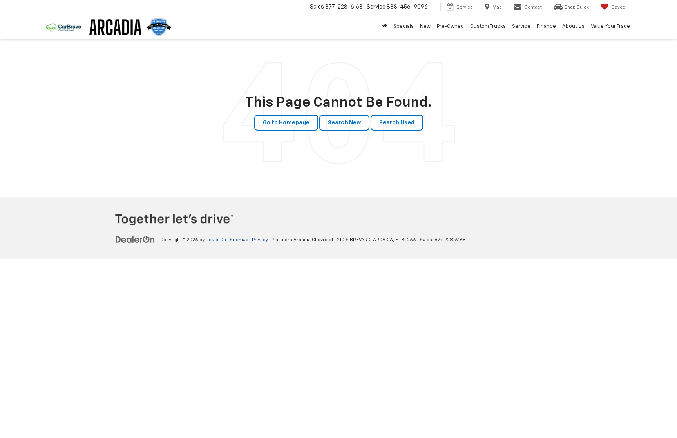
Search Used (397, 122)
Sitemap (239, 240)
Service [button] (521, 26)
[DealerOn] (135, 239)
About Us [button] (573, 26)
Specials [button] (403, 26)
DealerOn (216, 240)
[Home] (384, 26)
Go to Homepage (286, 122)
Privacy (260, 240)
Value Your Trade (610, 26)
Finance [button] (546, 26)
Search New (344, 122)
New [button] (425, 26)
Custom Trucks (488, 26)
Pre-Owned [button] (450, 26)
